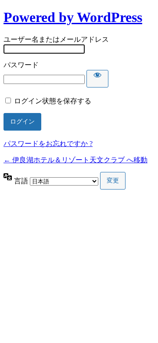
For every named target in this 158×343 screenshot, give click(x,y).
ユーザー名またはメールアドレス (56, 39)
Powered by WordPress (73, 17)
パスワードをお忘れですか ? (48, 143)
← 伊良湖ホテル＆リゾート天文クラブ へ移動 (75, 160)
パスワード (21, 65)
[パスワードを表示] (97, 79)
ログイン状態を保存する (52, 101)
